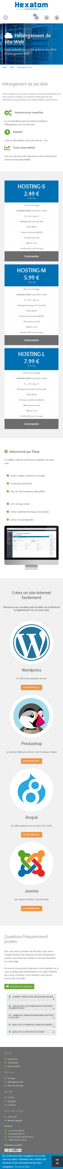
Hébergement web (15, 1082)
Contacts (12, 1105)
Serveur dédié (14, 1066)
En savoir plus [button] (22, 1166)
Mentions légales (15, 1120)
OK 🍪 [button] (57, 1161)
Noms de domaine (15, 1085)
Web (12, 67)
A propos (12, 1101)
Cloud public (13, 1062)
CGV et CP (12, 1117)
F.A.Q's (11, 1097)
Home (4, 67)
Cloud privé (13, 1059)
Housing (11, 1078)
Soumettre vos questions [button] (21, 986)
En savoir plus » (31, 687)
